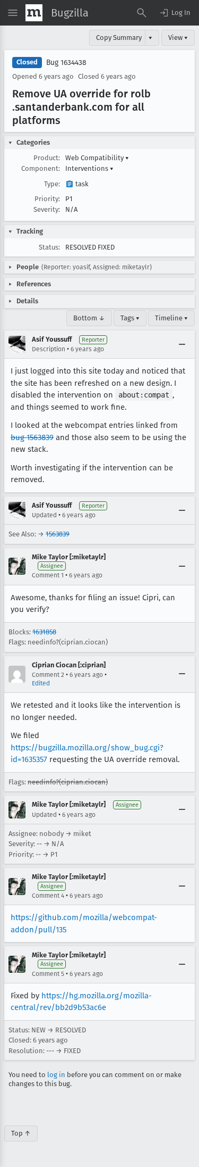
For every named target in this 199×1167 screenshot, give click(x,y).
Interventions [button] (89, 168)
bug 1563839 (32, 437)
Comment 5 (48, 974)
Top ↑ (21, 1133)
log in (56, 1075)
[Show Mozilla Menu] (33, 12)
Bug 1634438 (66, 62)
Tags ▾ (130, 318)
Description (48, 349)
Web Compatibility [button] (97, 158)
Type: (52, 184)
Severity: (46, 209)
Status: (49, 247)
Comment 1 (48, 575)
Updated (44, 515)
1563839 (58, 534)
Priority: (47, 199)
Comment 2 (48, 674)
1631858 (44, 632)
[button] (174, 12)
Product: (46, 158)
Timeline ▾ (171, 318)
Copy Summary (119, 38)
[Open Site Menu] (12, 12)
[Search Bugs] (141, 12)
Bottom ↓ (89, 318)
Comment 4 (48, 895)
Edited (41, 683)
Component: (40, 168)
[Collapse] (182, 344)
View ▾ (178, 38)
